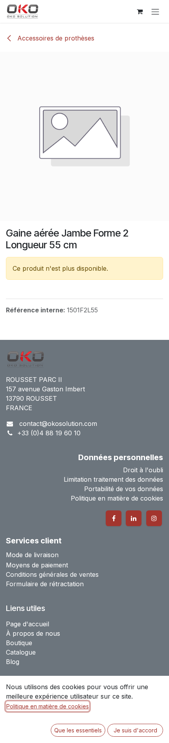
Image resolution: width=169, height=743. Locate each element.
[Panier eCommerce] (139, 11)
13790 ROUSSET (31, 398)
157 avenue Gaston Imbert (45, 389)
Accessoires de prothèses (54, 38)
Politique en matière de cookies (47, 706)
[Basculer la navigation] (155, 11)
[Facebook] (113, 518)
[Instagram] (154, 518)
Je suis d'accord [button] (135, 730)
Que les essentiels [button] (78, 730)
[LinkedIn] (133, 518)
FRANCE (19, 408)
